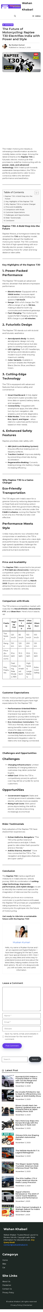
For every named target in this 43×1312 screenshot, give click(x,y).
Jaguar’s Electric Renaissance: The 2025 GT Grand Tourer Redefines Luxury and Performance (27, 1195)
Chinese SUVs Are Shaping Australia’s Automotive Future (27, 1137)
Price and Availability (13, 207)
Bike (4, 1264)
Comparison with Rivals (14, 209)
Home (5, 1260)
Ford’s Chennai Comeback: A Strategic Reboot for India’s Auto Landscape (28, 1209)
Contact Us (7, 1289)
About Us (6, 1281)
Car (3, 1267)
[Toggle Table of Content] (35, 193)
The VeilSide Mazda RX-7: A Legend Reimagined (27, 1152)
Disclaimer (6, 1285)
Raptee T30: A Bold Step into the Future (18, 197)
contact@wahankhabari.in (16, 1245)
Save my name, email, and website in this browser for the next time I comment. (21, 1036)
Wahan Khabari (27, 6)
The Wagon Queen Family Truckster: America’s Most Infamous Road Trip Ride (27, 1166)
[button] (15, 16)
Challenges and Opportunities (17, 215)
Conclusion (9, 220)
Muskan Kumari (18, 45)
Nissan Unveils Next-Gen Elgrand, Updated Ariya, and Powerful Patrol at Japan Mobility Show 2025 (28, 1108)
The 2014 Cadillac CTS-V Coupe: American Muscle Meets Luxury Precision (26, 1180)
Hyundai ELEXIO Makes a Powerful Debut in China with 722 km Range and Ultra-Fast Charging (26, 1080)
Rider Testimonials (13, 218)
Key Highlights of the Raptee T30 (19, 201)
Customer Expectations (15, 212)
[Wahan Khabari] (11, 6)
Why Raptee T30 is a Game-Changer (20, 204)
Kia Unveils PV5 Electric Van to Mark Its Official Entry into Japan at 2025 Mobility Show (28, 1094)
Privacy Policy (8, 1293)
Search (35, 1059)
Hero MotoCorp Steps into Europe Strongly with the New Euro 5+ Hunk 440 (27, 1123)
